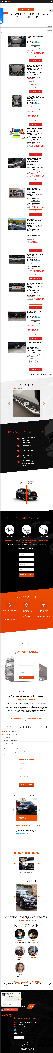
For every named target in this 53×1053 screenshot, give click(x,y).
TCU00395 (39, 350)
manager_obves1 (20, 1026)
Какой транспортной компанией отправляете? (16, 754)
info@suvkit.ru (20, 1024)
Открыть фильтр (3, 12)
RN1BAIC (38, 261)
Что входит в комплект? (10, 746)
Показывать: (49, 30)
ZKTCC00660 (40, 44)
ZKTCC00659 (40, 72)
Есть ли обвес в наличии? (11, 734)
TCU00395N (39, 319)
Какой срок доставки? (10, 731)
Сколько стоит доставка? (10, 740)
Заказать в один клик (35, 60)
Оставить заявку (26, 575)
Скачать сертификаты (35, 718)
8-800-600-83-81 (27, 1018)
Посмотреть (17, 718)
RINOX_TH (39, 198)
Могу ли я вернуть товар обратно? (13, 743)
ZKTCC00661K (40, 104)
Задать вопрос (26, 785)
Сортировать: (49, 26)
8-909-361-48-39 (21, 1029)
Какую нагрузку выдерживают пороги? (14, 752)
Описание (35, 46)
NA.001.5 (39, 137)
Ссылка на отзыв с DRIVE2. (22, 833)
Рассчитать (26, 677)
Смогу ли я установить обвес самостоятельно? (16, 749)
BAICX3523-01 (40, 167)
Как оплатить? (8, 737)
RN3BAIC (39, 290)
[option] (25, 402)
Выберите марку (26, 9)
